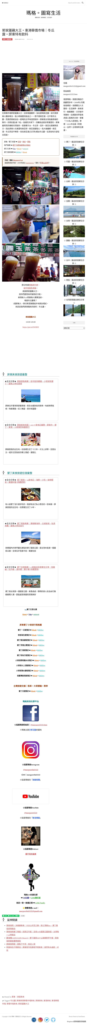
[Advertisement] (30, 58)
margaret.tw (30, 163)
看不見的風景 (30, 854)
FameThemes (81, 1016)
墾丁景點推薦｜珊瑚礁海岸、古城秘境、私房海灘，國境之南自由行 (30, 524)
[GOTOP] (53, 1019)
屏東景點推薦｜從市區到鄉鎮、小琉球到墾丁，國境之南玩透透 (29, 382)
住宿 (19, 142)
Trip (14, 149)
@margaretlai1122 (30, 770)
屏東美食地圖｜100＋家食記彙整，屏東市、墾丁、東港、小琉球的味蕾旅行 (30, 426)
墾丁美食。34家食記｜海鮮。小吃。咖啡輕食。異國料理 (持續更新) (29, 481)
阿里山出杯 (44, 163)
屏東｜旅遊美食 (7, 39)
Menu (6, 3)
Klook (19, 149)
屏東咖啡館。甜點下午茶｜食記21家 (20, 944)
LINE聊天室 (36, 898)
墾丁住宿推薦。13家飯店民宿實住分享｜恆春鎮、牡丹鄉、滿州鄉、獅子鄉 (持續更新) (30, 568)
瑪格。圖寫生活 (43, 13)
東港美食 (47, 1001)
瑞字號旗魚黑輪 (30, 288)
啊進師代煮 (33, 285)
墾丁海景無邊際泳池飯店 (21, 145)
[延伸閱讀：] (30, 713)
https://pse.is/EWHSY (31, 327)
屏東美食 (39, 1001)
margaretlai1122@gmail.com (30, 911)
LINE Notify (40, 903)
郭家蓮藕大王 (23, 1004)
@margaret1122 (30, 813)
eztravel (25, 149)
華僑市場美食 (12, 1004)
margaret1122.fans (70, 94)
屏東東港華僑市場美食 (26, 1001)
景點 (28, 142)
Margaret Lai (18, 160)
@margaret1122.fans (39, 725)
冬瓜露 (13, 1001)
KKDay (18, 152)
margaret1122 (19, 39)
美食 (24, 142)
